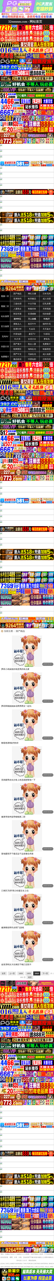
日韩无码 (47, 359)
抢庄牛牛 (32, 324)
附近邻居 (17, 314)
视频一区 (5, 296)
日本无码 (47, 294)
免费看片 (5, 357)
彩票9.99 (17, 329)
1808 (21, 973)
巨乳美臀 (47, 304)
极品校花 (17, 359)
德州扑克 (47, 324)
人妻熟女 (17, 309)
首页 (3, 973)
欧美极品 (32, 299)
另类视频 (47, 309)
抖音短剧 (17, 334)
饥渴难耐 (32, 314)
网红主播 (32, 294)
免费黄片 (47, 344)
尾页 (30, 977)
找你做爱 (47, 314)
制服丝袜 (32, 309)
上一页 (12, 973)
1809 (29, 973)
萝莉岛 (47, 339)
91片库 (17, 339)
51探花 (47, 334)
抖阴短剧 (32, 359)
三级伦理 (17, 304)
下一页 (45, 973)
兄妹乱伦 (32, 354)
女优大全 (32, 339)
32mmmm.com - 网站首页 (25, 21)
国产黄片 (17, 344)
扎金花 (32, 329)
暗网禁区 (17, 349)
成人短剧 (47, 354)
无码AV (5, 336)
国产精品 (17, 294)
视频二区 (5, 306)
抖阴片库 (5, 346)
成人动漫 (47, 299)
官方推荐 (5, 326)
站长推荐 (5, 316)
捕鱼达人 (17, 324)
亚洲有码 (17, 299)
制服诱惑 (47, 349)
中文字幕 (32, 304)
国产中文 (17, 354)
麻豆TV (32, 334)
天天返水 (47, 329)
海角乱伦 (32, 349)
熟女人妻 (32, 344)
